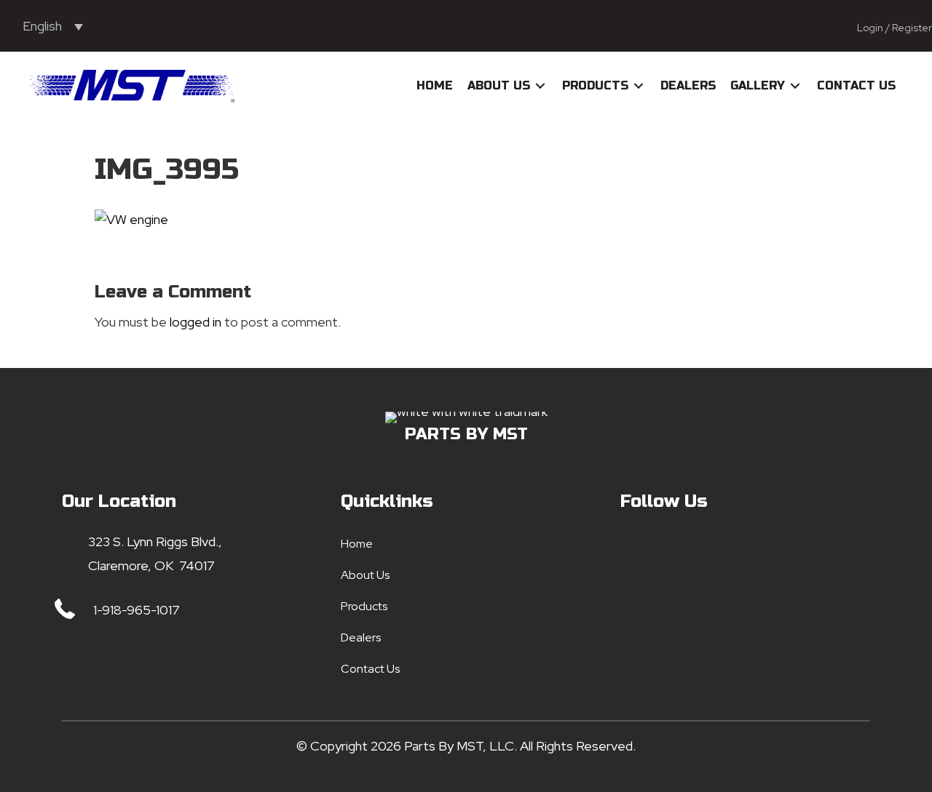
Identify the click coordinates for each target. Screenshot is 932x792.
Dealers (361, 637)
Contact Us (370, 668)
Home (357, 543)
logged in (195, 321)
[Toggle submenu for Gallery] (795, 86)
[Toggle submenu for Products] (638, 86)
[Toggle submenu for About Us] (540, 86)
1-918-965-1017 (136, 609)
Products (364, 606)
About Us (365, 575)
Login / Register (894, 27)
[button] (634, 549)
